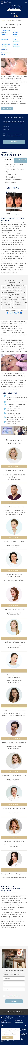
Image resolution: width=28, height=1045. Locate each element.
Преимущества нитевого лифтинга (6, 32)
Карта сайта (3, 1021)
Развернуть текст (7, 108)
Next (26, 203)
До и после (4, 39)
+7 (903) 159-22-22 (18, 1020)
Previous (2, 203)
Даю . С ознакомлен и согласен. (14, 996)
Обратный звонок (19, 1022)
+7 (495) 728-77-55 (14, 5)
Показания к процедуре (7, 160)
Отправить (14, 141)
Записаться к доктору (14, 466)
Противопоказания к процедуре (20, 160)
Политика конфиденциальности (6, 1022)
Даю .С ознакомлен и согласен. (15, 135)
